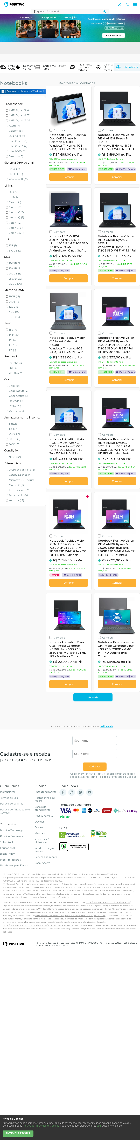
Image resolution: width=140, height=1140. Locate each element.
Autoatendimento (46, 791)
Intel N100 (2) (17, 151)
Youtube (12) (16, 500)
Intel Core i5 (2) (18, 146)
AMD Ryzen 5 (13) (19, 115)
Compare (59, 130)
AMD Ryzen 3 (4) (19, 110)
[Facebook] (63, 792)
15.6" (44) (14, 345)
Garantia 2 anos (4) (20, 474)
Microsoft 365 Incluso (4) (23, 480)
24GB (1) (14, 301)
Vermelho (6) (16, 411)
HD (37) (13, 367)
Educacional (7, 848)
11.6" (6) (13, 329)
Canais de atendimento (43, 808)
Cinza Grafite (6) (18, 395)
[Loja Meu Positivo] (14, 4)
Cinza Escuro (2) (18, 390)
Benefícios (131, 67)
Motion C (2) (16, 485)
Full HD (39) (16, 362)
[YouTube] (89, 792)
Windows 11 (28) (18, 179)
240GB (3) (15, 273)
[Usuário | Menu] (119, 4)
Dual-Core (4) (17, 135)
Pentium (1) (16, 156)
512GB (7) (14, 439)
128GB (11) (15, 423)
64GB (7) (14, 444)
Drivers (39, 827)
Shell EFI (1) (16, 174)
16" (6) (12, 350)
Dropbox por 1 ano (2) (22, 469)
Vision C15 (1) (16, 232)
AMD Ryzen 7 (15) (20, 120)
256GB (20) (15, 278)
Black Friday (7, 853)
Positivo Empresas (11, 836)
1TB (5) (13, 245)
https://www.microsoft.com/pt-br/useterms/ (108, 902)
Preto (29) (15, 406)
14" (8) (12, 339)
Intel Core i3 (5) (18, 141)
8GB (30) (14, 316)
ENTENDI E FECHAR (18, 1133)
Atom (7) (14, 125)
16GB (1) (13, 429)
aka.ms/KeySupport (27, 894)
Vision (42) (15, 222)
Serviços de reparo (46, 857)
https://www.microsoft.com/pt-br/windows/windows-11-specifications (70, 915)
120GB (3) (14, 263)
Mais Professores (10, 859)
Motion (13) (15, 207)
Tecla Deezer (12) (19, 490)
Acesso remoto (44, 815)
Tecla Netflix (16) (18, 495)
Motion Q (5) (16, 217)
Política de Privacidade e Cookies (117, 777)
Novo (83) (15, 457)
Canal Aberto (42, 863)
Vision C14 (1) (16, 227)
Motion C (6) (16, 212)
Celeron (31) (16, 130)
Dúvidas (39, 821)
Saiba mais (106, 726)
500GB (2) (15, 250)
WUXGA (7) (16, 373)
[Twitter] (80, 792)
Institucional (7, 791)
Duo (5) (13, 192)
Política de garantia (11, 803)
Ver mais (93, 697)
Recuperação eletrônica (43, 841)
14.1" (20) (14, 334)
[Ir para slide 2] (68, 37)
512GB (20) (15, 283)
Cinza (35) (14, 385)
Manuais (40, 833)
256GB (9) (14, 434)
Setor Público (8, 842)
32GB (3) (14, 306)
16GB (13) (14, 296)
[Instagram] (71, 792)
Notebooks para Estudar (15, 865)
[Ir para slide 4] (75, 37)
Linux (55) (14, 169)
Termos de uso (9, 797)
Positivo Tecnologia (12, 830)
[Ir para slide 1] (65, 37)
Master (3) (15, 202)
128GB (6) (14, 268)
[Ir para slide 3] (72, 37)
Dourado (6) (16, 401)
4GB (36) (14, 311)
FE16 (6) (13, 197)
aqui (99, 1125)
